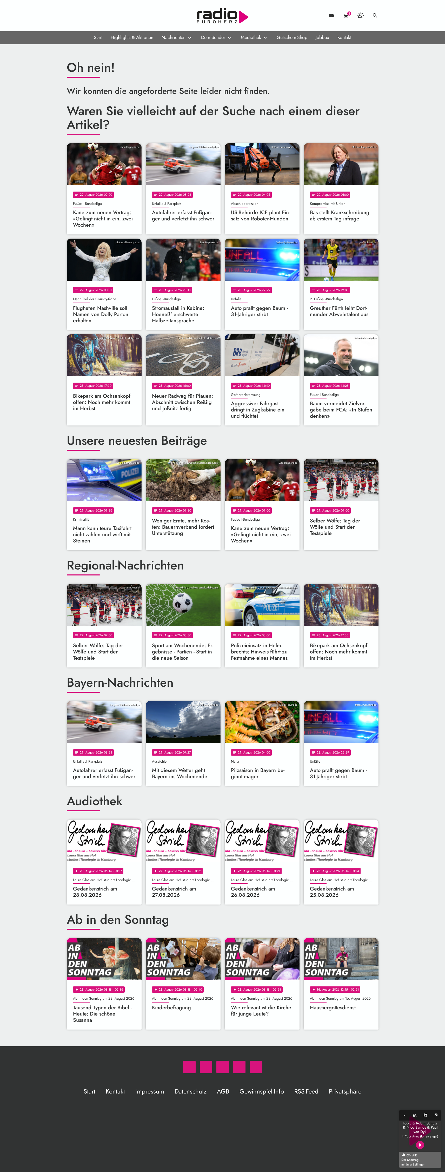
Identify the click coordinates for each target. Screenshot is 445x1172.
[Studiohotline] (113, 15)
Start (98, 37)
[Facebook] (82, 15)
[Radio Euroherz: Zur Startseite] (223, 15)
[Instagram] (93, 15)
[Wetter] (360, 15)
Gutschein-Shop (292, 37)
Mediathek (251, 37)
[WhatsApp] (72, 15)
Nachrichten (173, 37)
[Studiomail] (103, 15)
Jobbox (322, 37)
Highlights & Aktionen (132, 37)
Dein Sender (213, 37)
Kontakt (344, 37)
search (375, 15)
